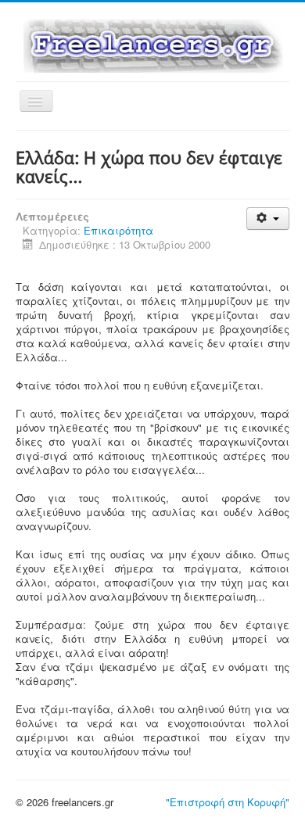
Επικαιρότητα (118, 230)
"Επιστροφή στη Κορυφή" (227, 801)
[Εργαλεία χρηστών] (267, 218)
